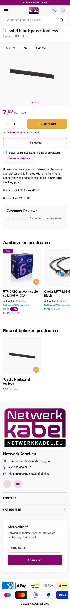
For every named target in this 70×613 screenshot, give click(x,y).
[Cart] (63, 10)
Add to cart (47, 123)
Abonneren (35, 560)
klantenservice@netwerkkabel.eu (29, 473)
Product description (18, 158)
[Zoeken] (61, 20)
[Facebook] (7, 484)
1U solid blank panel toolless (16, 381)
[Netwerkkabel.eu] (33, 10)
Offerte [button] (37, 143)
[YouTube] (18, 484)
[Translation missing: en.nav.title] (15, 10)
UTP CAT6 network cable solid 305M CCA (20, 293)
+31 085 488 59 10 (20, 467)
